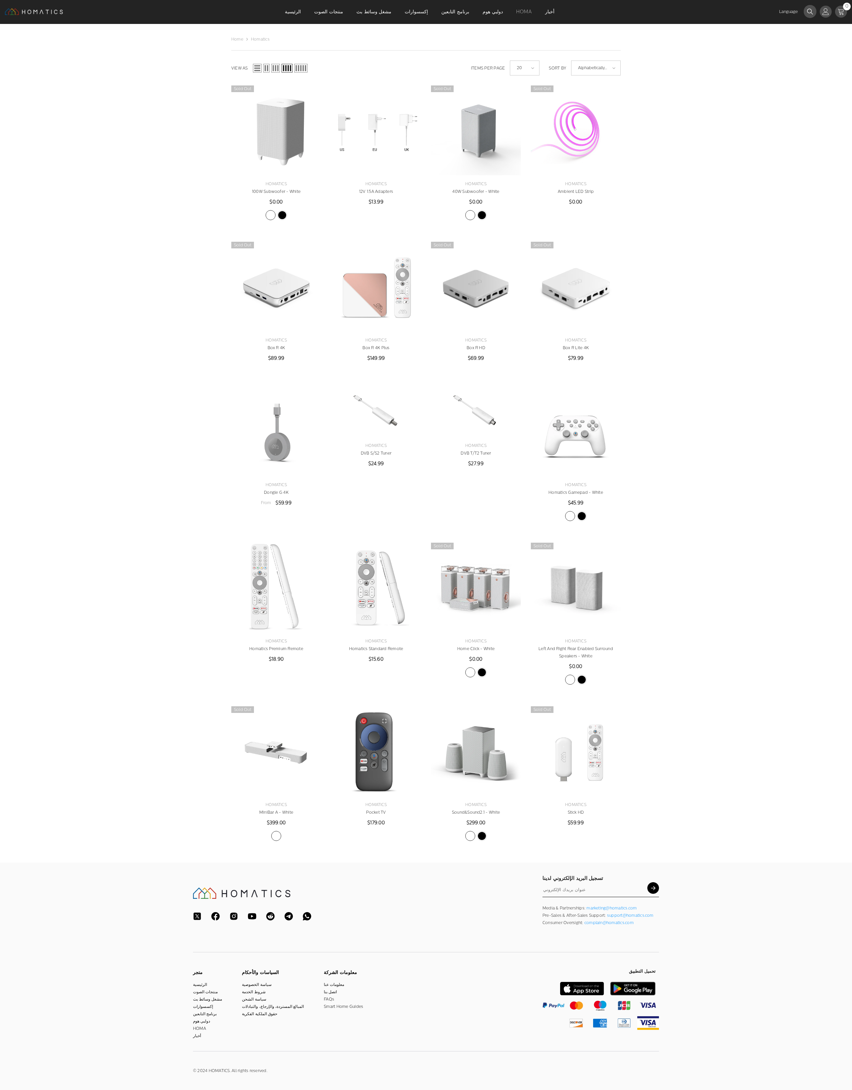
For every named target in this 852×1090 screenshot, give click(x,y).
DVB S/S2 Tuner (376, 453)
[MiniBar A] (276, 751)
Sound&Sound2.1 (476, 812)
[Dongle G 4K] (276, 431)
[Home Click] (476, 587)
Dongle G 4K (276, 492)
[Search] (810, 11)
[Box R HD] (476, 287)
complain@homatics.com (609, 922)
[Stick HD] (576, 751)
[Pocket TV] (376, 751)
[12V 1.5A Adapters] (376, 130)
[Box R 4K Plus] (376, 287)
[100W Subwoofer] (276, 130)
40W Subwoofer (475, 191)
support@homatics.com (630, 915)
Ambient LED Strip (576, 191)
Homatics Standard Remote (376, 648)
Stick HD (576, 812)
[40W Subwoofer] (476, 130)
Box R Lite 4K (576, 347)
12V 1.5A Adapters (376, 191)
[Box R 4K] (276, 287)
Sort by (557, 68)
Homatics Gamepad (575, 492)
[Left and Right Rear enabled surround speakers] (576, 587)
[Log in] (826, 12)
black (282, 215)
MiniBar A (276, 812)
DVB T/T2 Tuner (476, 453)
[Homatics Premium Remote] (276, 587)
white (271, 215)
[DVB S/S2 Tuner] (376, 411)
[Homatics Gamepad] (576, 431)
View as (239, 68)
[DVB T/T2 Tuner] (476, 411)
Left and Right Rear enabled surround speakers (575, 652)
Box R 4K (276, 347)
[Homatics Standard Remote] (376, 587)
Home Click (476, 648)
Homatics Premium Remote (276, 648)
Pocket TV (376, 812)
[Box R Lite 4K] (576, 287)
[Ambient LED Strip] (576, 130)
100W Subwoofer (276, 191)
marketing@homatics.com (611, 908)
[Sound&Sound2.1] (476, 751)
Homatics (260, 39)
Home (237, 39)
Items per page (488, 68)
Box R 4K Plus (375, 347)
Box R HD (476, 347)
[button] (257, 68)
